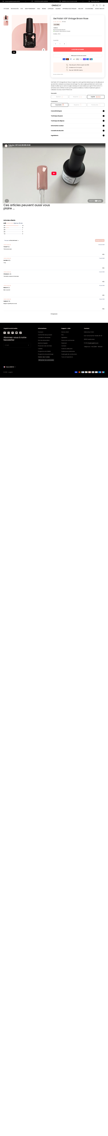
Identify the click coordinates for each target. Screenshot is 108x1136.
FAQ (62, 335)
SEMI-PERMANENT (30, 8)
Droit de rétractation (44, 340)
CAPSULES (50, 8)
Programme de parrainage (45, 354)
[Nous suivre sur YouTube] (16, 333)
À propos (40, 332)
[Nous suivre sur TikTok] (20, 333)
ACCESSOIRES (89, 8)
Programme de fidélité (44, 351)
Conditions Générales (44, 337)
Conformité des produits (45, 335)
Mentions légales (43, 343)
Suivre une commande (67, 340)
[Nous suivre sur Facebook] (5, 333)
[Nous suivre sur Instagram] (8, 333)
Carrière (40, 348)
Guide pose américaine (68, 351)
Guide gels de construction (69, 354)
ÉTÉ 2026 (6, 8)
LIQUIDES (58, 8)
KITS (22, 8)
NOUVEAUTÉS (15, 8)
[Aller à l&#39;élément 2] (6, 23)
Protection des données (45, 346)
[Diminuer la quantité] (55, 44)
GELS (38, 8)
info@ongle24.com (92, 343)
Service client (65, 332)
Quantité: (56, 40)
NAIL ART (80, 8)
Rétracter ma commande (46, 360)
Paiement (64, 343)
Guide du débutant (66, 348)
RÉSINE (44, 8)
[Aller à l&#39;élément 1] (6, 17)
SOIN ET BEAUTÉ (99, 8)
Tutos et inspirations (67, 357)
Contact (63, 346)
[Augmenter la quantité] (64, 44)
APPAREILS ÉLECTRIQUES (69, 8)
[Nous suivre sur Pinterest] (12, 333)
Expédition (64, 337)
